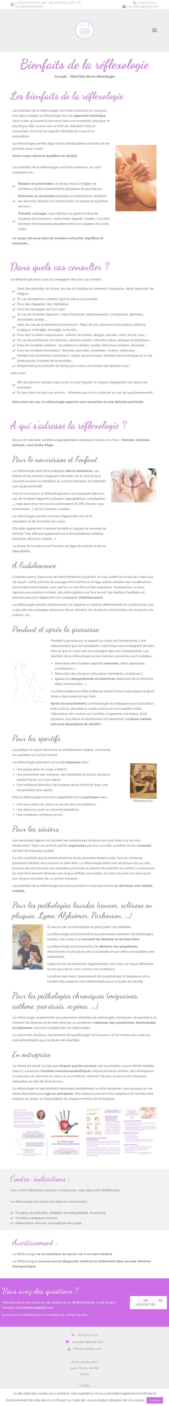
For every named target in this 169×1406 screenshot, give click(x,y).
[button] (148, 1302)
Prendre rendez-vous (87, 1348)
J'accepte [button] (155, 1400)
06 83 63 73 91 (147, 2)
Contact (84, 1385)
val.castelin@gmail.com (143, 6)
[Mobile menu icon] (154, 30)
